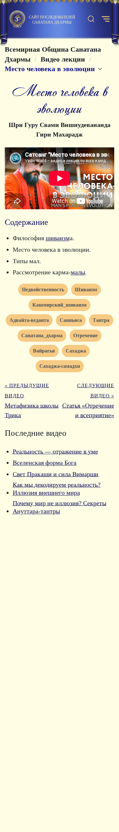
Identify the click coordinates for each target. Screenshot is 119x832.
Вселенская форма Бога (44, 462)
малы (78, 272)
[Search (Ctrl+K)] (91, 19)
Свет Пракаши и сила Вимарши (55, 474)
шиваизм (58, 237)
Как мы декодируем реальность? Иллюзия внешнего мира (57, 488)
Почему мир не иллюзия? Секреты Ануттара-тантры (59, 507)
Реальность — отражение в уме (55, 451)
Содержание (26, 222)
